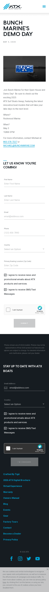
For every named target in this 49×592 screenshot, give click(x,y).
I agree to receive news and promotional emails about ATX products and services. (20, 279)
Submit (24, 323)
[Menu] (44, 6)
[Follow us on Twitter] (29, 558)
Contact (7, 527)
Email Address (9, 384)
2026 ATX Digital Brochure (16, 480)
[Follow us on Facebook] (11, 558)
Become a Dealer (12, 533)
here (4, 582)
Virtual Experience (12, 486)
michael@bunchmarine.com (19, 145)
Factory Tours (10, 522)
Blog (5, 504)
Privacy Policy (10, 539)
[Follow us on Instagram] (20, 558)
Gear (5, 516)
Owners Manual (11, 498)
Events (6, 510)
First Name (8, 180)
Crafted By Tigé (11, 474)
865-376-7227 (10, 142)
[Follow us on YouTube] (37, 558)
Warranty (8, 492)
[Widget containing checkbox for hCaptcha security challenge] (24, 310)
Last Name (8, 196)
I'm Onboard (24, 462)
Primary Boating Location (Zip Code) (17, 261)
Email (6, 212)
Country (7, 245)
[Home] (12, 6)
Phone (6, 229)
